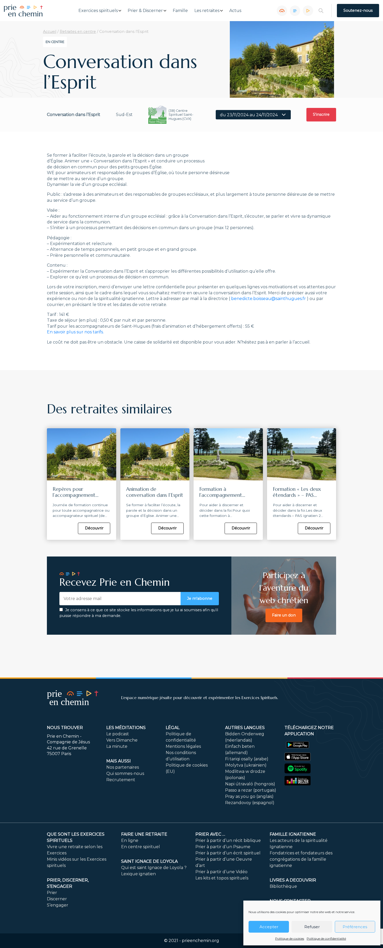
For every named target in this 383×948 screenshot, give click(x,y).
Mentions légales (183, 746)
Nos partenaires (122, 767)
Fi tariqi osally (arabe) (246, 758)
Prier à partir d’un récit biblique (228, 840)
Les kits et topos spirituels (221, 878)
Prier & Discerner (145, 11)
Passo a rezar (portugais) (250, 790)
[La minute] (308, 10)
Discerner (57, 898)
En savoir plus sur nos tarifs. (75, 331)
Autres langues (245, 727)
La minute (116, 746)
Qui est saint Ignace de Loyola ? (154, 867)
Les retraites (206, 11)
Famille (180, 11)
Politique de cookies (289, 938)
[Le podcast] (282, 10)
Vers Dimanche (122, 740)
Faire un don (284, 615)
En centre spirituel (140, 846)
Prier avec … (210, 834)
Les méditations (126, 727)
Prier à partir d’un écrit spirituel (228, 853)
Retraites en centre (78, 31)
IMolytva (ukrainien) (246, 765)
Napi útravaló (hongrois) (250, 783)
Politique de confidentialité (326, 938)
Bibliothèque (283, 886)
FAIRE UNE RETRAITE (144, 834)
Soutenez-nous (358, 10)
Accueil (49, 31)
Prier (52, 892)
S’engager (57, 905)
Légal (173, 727)
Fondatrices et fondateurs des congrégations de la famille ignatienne (301, 859)
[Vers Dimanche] (295, 10)
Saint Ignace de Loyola (149, 861)
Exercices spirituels (98, 11)
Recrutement (120, 779)
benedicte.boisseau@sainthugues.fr (268, 298)
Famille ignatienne (293, 834)
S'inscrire (321, 114)
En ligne (129, 840)
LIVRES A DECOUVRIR (293, 880)
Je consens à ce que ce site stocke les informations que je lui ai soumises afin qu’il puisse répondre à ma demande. (138, 613)
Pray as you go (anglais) (249, 796)
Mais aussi (118, 761)
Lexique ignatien (138, 873)
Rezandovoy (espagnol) (249, 802)
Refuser (312, 926)
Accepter (269, 926)
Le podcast (117, 733)
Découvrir (94, 528)
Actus (235, 11)
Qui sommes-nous (125, 773)
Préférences (355, 926)
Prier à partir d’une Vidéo (221, 871)
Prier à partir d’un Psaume (222, 846)
